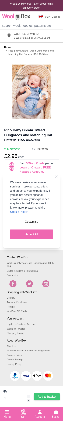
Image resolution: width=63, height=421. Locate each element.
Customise (31, 221)
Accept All (31, 234)
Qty (5, 391)
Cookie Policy (18, 211)
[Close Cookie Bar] (56, 177)
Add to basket (47, 396)
